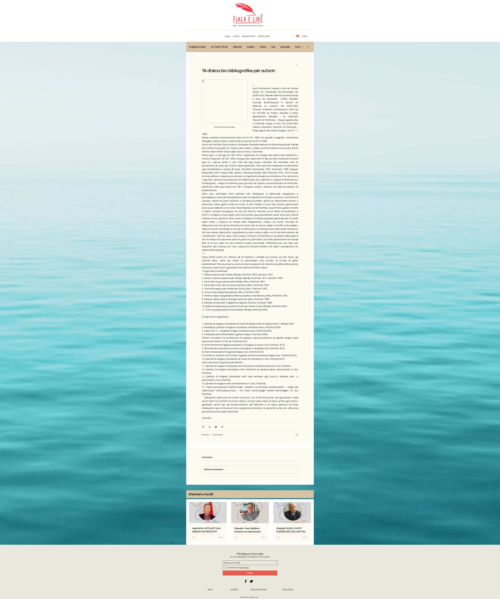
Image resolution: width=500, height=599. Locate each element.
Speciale (285, 47)
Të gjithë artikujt (197, 47)
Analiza (250, 47)
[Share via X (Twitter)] (209, 427)
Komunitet (206, 418)
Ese (273, 47)
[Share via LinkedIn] (216, 427)
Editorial (237, 47)
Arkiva (263, 47)
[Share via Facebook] (203, 427)
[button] (308, 47)
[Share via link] (222, 427)
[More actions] (296, 64)
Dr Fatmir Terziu (219, 47)
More (298, 47)
